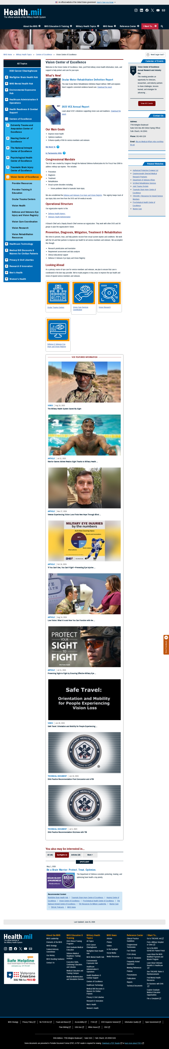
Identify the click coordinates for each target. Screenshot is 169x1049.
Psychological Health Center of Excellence (21, 159)
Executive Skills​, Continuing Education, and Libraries (74, 584)
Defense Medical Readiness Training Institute (73, 575)
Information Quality (131, 642)
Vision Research (20, 227)
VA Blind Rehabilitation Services (144, 183)
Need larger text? (157, 54)
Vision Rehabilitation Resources (22, 236)
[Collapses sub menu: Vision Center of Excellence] (7, 176)
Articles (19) (75, 474)
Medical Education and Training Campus (75, 591)
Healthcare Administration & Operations (24, 101)
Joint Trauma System (140, 186)
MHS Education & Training (56, 26)
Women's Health (18, 279)
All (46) (50, 474)
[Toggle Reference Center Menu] (138, 26)
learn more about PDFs (133, 663)
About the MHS (30, 26)
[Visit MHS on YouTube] (157, 11)
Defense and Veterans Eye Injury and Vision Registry (25, 214)
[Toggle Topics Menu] (98, 26)
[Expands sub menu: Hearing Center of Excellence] (7, 138)
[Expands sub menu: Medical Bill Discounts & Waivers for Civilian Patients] (6, 250)
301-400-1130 (141, 136)
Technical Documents (134, 605)
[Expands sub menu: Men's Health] (6, 272)
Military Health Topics (86, 26)
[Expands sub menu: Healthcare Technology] (6, 243)
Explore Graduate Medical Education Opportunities (153, 612)
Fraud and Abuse (62, 642)
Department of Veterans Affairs (144, 180)
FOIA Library (131, 574)
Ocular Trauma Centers (24, 199)
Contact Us (50, 582)
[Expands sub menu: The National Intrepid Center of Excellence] (7, 147)
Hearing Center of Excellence (20, 140)
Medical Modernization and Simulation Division (75, 597)
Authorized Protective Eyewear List (145, 170)
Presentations (132, 594)
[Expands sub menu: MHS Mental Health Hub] (6, 83)
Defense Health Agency (57, 213)
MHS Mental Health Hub (21, 83)
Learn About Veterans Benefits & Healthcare (155, 583)
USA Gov (78, 647)
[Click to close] (166, 637)
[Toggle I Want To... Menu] (155, 26)
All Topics (22, 63)
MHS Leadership (52, 558)
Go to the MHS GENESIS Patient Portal (156, 569)
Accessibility (79, 642)
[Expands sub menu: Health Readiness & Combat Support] (6, 109)
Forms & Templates (134, 577)
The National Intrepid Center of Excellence (21, 149)
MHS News (108, 26)
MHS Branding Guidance (55, 579)
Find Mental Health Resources (153, 598)
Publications (131, 598)
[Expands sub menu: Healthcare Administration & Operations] (6, 99)
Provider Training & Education (22, 191)
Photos (109, 562)
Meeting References (134, 587)
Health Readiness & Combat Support (24, 111)
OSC (106, 647)
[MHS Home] (19, 563)
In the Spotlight (112, 569)
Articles (109, 558)
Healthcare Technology (21, 243)
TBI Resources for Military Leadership (93, 523)
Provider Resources (22, 183)
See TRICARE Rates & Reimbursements (155, 592)
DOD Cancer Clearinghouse (23, 70)
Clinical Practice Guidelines (133, 559)
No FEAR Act (44, 642)
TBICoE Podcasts (57, 527)
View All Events (147, 103)
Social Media (111, 572)
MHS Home (71, 527)
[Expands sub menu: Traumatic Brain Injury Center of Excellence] (7, 167)
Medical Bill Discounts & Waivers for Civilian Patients (24, 252)
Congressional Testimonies (132, 565)
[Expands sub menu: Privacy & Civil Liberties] (6, 259)
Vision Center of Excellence (25, 176)
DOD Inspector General (109, 642)
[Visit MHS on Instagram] (135, 11)
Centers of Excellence (21, 118)
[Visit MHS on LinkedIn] (141, 11)
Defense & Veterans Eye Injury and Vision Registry (56, 345)
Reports (129, 602)
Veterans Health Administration (59, 217)
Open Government (151, 642)
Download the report (104, 87)
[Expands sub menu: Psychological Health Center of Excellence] (7, 157)
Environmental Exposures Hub (23, 91)
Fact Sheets (131, 570)
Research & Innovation (21, 266)
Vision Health (19, 205)
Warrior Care (137, 209)
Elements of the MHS (54, 562)
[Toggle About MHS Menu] (39, 26)
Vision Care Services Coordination (80, 308)
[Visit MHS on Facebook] (146, 11)
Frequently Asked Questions (133, 582)
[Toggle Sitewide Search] (162, 26)
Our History (50, 575)
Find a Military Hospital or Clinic (155, 563)
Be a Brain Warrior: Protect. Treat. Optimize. (71, 489)
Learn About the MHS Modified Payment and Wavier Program (155, 576)
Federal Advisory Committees (52, 570)
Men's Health (16, 272)
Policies (130, 591)
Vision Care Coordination (25, 221)
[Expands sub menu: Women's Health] (6, 279)
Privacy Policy (27, 642)
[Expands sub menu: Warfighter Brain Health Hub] (6, 77)
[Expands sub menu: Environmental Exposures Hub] (6, 89)
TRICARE (136, 196)
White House (92, 647)
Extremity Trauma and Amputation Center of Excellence (22, 128)
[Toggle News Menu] (115, 26)
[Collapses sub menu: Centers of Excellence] (6, 118)
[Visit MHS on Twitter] (152, 11)
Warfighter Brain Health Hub (24, 77)
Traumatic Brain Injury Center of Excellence (22, 169)
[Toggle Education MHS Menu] (71, 26)
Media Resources (113, 576)
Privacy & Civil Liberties (22, 259)
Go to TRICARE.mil (154, 558)
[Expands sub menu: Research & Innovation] (6, 266)
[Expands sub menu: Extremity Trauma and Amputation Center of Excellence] (7, 125)
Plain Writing (63, 647)
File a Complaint (153, 618)
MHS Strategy (51, 565)
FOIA (93, 642)
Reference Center (128, 26)
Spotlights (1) (62, 474)
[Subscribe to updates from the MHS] (163, 11)
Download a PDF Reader (111, 663)
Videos (109, 565)
